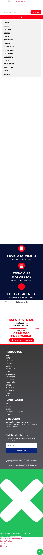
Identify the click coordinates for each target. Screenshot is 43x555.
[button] (21, 17)
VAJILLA (7, 74)
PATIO (6, 71)
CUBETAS (7, 43)
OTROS (6, 60)
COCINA (7, 36)
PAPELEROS (8, 67)
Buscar (36, 12)
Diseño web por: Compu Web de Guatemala (22, 465)
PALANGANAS (9, 64)
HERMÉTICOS (9, 50)
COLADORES (8, 40)
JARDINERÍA (8, 53)
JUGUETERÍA (8, 57)
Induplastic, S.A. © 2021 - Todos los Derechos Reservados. (21, 460)
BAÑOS (6, 23)
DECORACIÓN (9, 47)
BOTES (6, 26)
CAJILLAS (7, 29)
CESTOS (7, 33)
